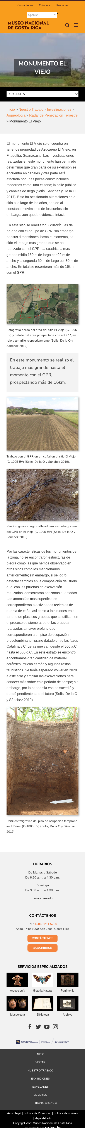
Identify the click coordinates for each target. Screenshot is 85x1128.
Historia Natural (42, 990)
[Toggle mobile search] (67, 25)
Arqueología (17, 990)
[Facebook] (29, 1026)
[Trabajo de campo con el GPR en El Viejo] (42, 398)
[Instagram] (55, 1026)
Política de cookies (66, 1113)
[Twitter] (38, 1026)
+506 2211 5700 (46, 924)
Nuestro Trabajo (40, 1070)
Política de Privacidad (37, 1113)
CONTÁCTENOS (42, 938)
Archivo (67, 1014)
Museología (17, 1014)
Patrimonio (67, 990)
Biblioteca (42, 1014)
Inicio (40, 1054)
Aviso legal (14, 1113)
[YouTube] (46, 1026)
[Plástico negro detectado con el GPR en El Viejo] (42, 470)
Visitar (40, 1062)
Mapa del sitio (43, 1118)
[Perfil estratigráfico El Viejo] (42, 709)
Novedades (40, 1086)
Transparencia (46, 1102)
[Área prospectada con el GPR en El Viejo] (42, 286)
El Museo (40, 1094)
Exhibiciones (40, 1078)
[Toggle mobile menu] (76, 25)
